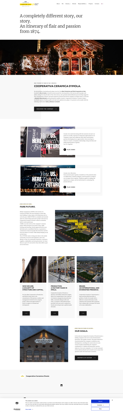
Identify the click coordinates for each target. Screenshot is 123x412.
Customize (99, 405)
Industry (67, 3)
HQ (62, 3)
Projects (91, 3)
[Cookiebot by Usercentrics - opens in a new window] (17, 409)
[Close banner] (112, 400)
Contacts (97, 3)
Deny (100, 408)
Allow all (100, 401)
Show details (28, 409)
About (58, 3)
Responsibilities (82, 3)
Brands (74, 3)
